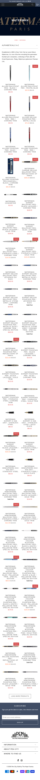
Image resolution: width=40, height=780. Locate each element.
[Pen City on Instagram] (21, 760)
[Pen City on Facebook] (18, 760)
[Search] (33, 5)
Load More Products (20, 696)
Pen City (14, 766)
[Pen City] (20, 5)
